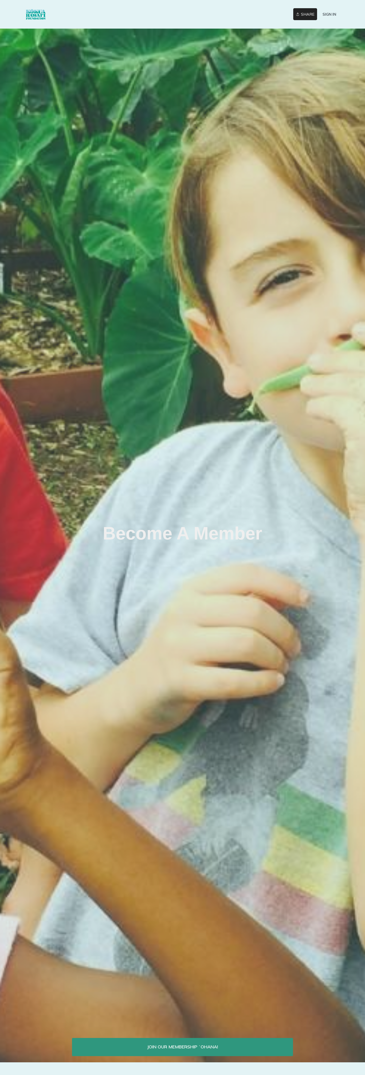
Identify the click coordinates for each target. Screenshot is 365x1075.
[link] (63, 14)
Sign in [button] (329, 14)
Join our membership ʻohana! (182, 1047)
